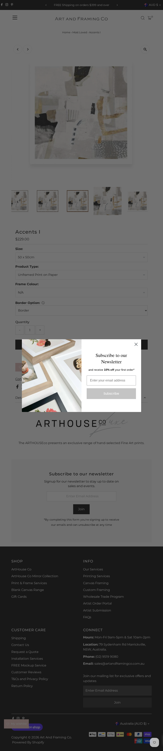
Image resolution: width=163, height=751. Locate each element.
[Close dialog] (136, 344)
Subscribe (111, 393)
